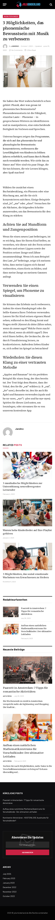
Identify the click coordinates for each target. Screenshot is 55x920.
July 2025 (7, 874)
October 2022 (9, 896)
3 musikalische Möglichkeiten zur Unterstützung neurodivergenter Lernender (22, 486)
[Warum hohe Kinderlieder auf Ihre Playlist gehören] (27, 512)
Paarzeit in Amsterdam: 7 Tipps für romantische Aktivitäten (33, 611)
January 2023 (9, 883)
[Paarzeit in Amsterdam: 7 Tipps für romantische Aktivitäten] (10, 612)
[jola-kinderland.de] (28, 4)
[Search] (50, 4)
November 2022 (9, 891)
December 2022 (9, 887)
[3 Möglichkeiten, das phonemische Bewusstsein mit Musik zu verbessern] (27, 71)
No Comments (17, 50)
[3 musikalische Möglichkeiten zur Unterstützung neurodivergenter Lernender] (27, 465)
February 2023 (9, 878)
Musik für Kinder (11, 16)
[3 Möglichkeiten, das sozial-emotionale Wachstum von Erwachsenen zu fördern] (27, 556)
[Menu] (4, 4)
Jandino (15, 46)
